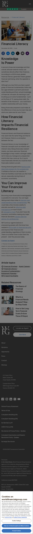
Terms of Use (8, 517)
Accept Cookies (16, 530)
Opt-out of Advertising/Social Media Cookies (16, 525)
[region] (16, 512)
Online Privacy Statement (20, 517)
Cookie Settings (16, 520)
